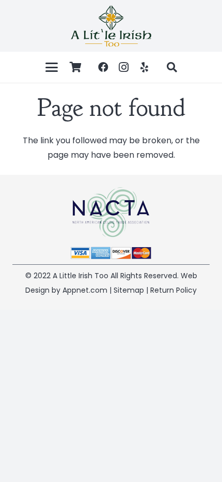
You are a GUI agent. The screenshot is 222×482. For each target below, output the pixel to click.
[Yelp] (144, 67)
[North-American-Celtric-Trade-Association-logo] (111, 212)
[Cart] (76, 67)
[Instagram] (124, 67)
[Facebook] (103, 67)
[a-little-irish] (111, 26)
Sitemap (129, 290)
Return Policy (173, 290)
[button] (52, 67)
